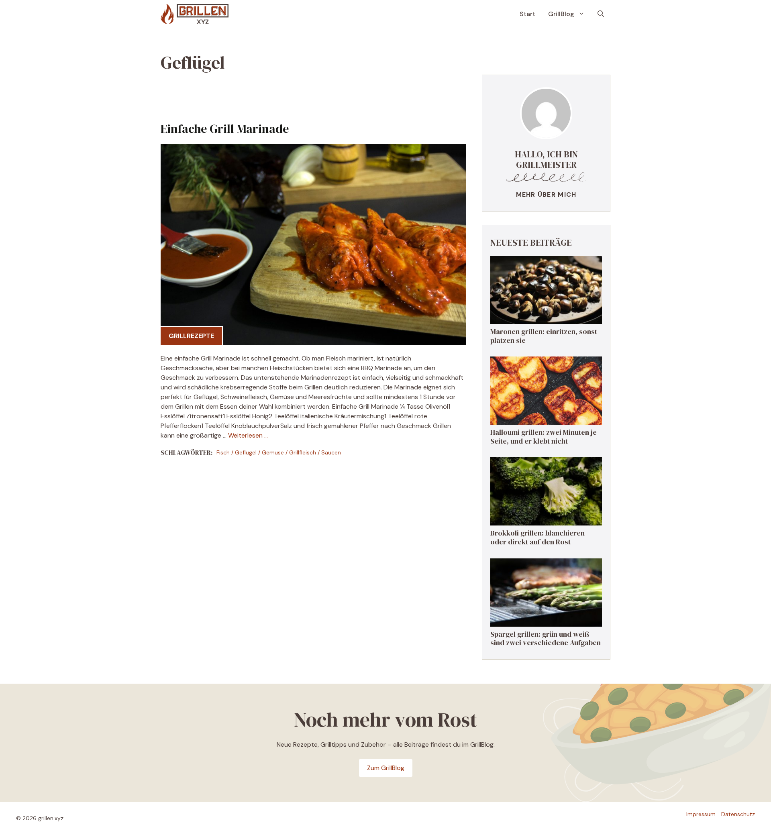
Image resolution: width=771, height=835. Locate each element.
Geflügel (246, 452)
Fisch (223, 452)
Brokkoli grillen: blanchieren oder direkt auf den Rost (537, 537)
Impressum (701, 814)
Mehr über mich (546, 194)
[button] (600, 14)
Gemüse (273, 452)
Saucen (331, 452)
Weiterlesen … (248, 435)
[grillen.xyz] (194, 14)
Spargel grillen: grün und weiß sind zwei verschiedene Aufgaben (545, 638)
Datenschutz (738, 814)
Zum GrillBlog (385, 768)
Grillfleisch (302, 452)
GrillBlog (561, 14)
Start (527, 14)
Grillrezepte (191, 336)
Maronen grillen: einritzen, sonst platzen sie (543, 335)
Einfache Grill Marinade (225, 128)
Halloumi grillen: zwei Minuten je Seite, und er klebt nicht (543, 436)
